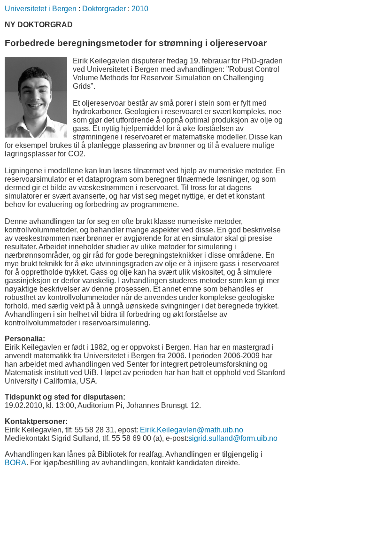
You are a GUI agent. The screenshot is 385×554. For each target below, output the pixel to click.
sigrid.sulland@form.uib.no (232, 438)
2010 (139, 9)
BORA (15, 463)
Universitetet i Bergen (41, 9)
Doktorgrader (104, 9)
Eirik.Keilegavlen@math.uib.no (191, 430)
